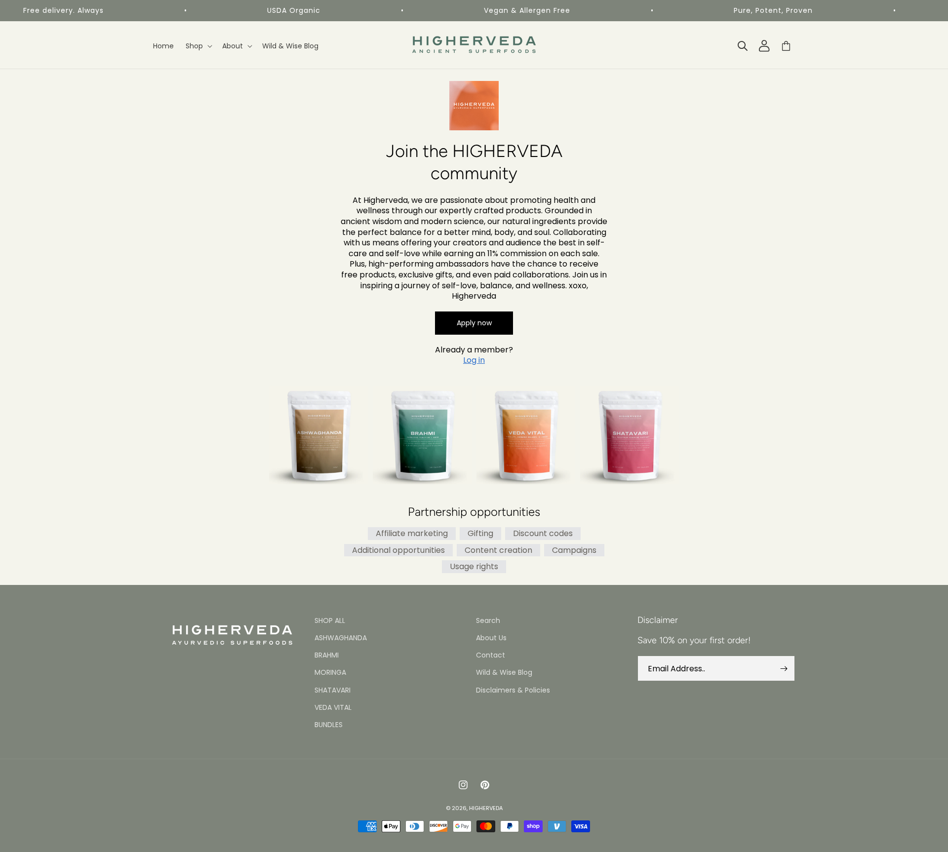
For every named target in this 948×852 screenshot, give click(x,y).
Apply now (474, 323)
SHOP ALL (330, 620)
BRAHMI (327, 655)
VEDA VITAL (333, 707)
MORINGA (330, 673)
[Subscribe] (783, 668)
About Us (491, 638)
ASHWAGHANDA (341, 638)
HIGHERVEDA (486, 808)
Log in (474, 360)
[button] (198, 46)
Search (488, 620)
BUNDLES (329, 725)
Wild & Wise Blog (504, 673)
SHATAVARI (333, 690)
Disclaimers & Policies (513, 690)
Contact (490, 655)
